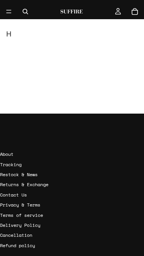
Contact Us (13, 195)
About (6, 154)
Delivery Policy (20, 225)
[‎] (72, 140)
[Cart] (134, 11)
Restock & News (19, 174)
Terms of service (21, 214)
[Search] (25, 11)
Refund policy (17, 245)
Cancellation (16, 235)
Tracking (11, 164)
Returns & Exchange (24, 184)
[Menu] (9, 11)
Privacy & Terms (20, 204)
